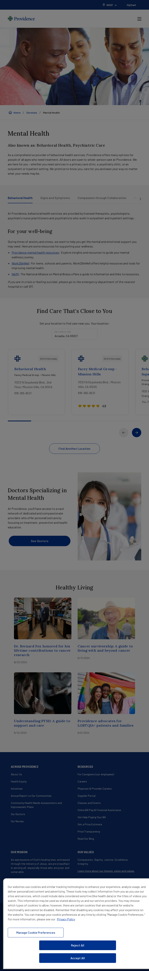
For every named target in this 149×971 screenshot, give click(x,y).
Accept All (77, 958)
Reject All (77, 945)
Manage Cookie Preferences (35, 932)
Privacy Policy (66, 919)
